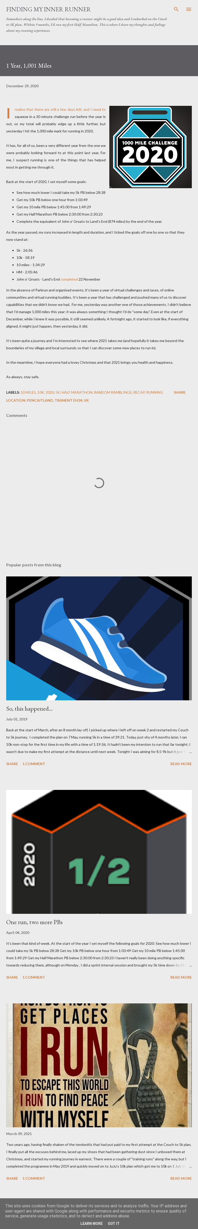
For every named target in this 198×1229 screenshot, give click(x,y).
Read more (181, 764)
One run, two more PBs (34, 922)
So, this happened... (29, 708)
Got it (114, 1224)
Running (154, 392)
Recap (139, 392)
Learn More (91, 1224)
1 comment (33, 764)
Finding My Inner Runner (48, 9)
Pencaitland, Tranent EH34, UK (58, 400)
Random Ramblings (113, 392)
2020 (50, 392)
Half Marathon (77, 392)
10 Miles (28, 392)
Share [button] (180, 392)
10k (40, 392)
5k (57, 392)
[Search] (176, 9)
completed (69, 279)
